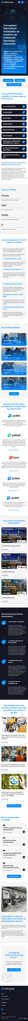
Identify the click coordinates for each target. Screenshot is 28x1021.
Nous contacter (5, 999)
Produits (3, 1005)
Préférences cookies (4, 1018)
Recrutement (4, 996)
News (2, 993)
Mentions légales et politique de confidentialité (8, 1016)
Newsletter (4, 1002)
